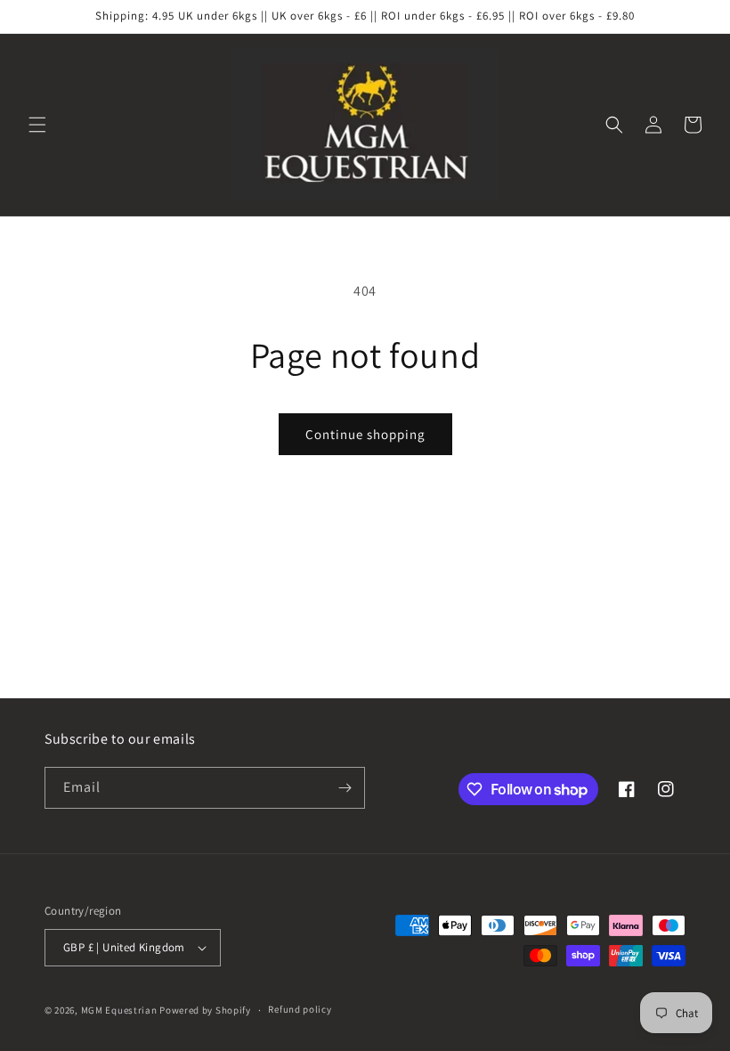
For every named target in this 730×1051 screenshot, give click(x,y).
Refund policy (299, 1009)
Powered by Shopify (205, 1010)
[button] (37, 124)
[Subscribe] (344, 788)
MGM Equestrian (119, 1010)
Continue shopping (365, 434)
